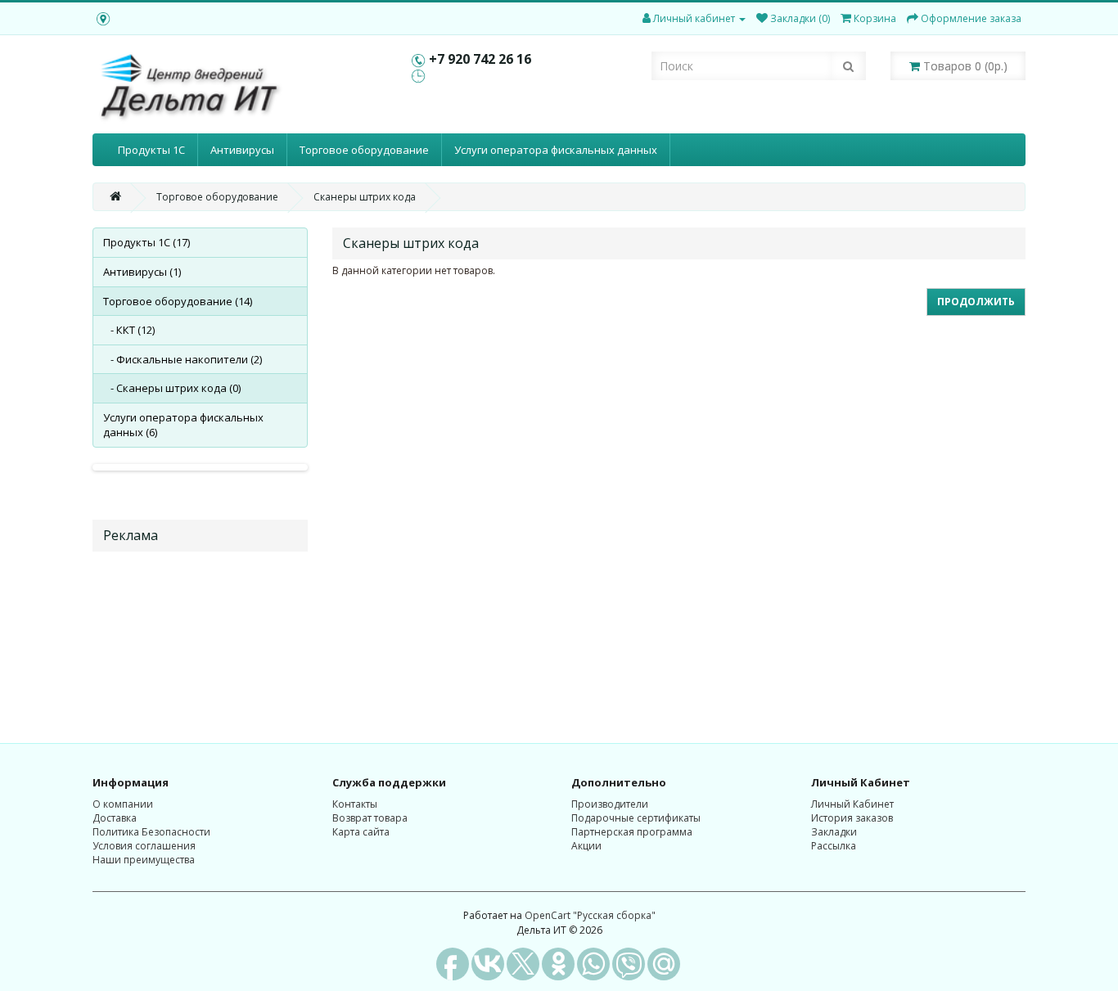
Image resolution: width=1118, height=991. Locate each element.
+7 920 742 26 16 (480, 59)
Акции (586, 846)
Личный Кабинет (852, 804)
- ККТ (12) (129, 329)
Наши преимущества (143, 860)
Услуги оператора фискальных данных (555, 149)
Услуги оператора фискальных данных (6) (183, 425)
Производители (609, 804)
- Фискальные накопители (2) (182, 359)
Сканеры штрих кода (364, 197)
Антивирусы (242, 149)
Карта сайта (361, 832)
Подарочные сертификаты (636, 818)
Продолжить (976, 302)
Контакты (354, 804)
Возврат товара (370, 818)
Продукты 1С (151, 149)
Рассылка (833, 846)
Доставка (114, 818)
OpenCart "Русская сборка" (590, 915)
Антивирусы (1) (142, 271)
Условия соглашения (144, 846)
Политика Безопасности (151, 832)
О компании (122, 804)
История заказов (852, 818)
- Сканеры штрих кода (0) (172, 388)
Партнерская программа (631, 832)
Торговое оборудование (364, 149)
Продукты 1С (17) (146, 242)
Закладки (834, 832)
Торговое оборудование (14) (177, 301)
